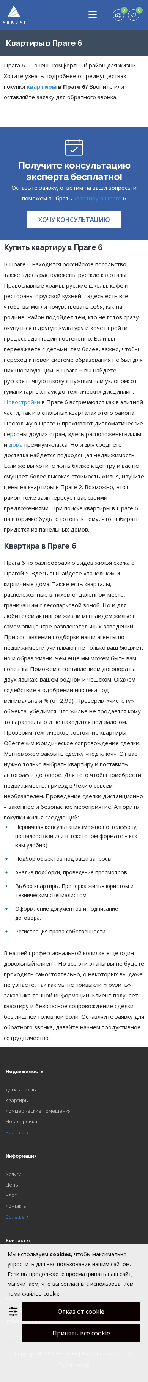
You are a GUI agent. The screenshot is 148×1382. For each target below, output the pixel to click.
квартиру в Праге (97, 198)
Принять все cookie (81, 1333)
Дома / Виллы (21, 1089)
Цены (12, 1184)
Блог (11, 1195)
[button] (74, 219)
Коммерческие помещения (38, 1110)
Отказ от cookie (81, 1311)
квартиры (42, 86)
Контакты (16, 1205)
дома (16, 444)
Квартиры (17, 1100)
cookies (60, 1254)
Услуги (14, 1174)
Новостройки (22, 402)
